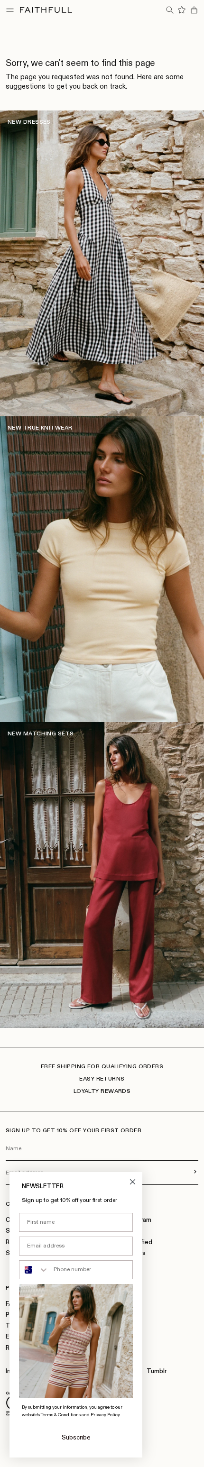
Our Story (119, 1231)
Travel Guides (126, 1253)
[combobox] (34, 1270)
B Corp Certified (129, 1242)
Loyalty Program (128, 1220)
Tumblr (157, 1371)
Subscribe (76, 1438)
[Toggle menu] (10, 10)
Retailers (118, 1264)
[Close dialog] (133, 1182)
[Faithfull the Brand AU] (46, 10)
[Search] (169, 10)
